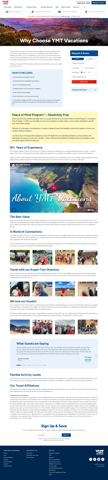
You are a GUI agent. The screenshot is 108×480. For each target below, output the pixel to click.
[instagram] (94, 459)
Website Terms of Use (55, 464)
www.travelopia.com (46, 391)
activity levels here (86, 380)
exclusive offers (66, 224)
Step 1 (77, 58)
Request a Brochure (79, 90)
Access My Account (54, 461)
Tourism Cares (83, 389)
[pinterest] (102, 459)
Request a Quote (98, 2)
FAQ (50, 455)
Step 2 (90, 58)
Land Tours (29, 453)
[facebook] (90, 459)
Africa (5, 453)
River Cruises (30, 457)
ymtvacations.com (16, 418)
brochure (47, 224)
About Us (76, 7)
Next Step (84, 82)
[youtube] (98, 459)
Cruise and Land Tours (32, 455)
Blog (57, 7)
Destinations (18, 7)
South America (8, 466)
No (90, 72)
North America (8, 461)
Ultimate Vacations (47, 7)
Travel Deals (7, 7)
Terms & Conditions (54, 459)
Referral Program (43, 315)
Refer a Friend (65, 7)
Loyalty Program (73, 313)
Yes (84, 72)
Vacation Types (31, 7)
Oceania (6, 464)
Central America (8, 457)
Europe (6, 459)
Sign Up (66, 435)
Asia (5, 455)
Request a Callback (54, 453)
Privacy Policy (53, 466)
